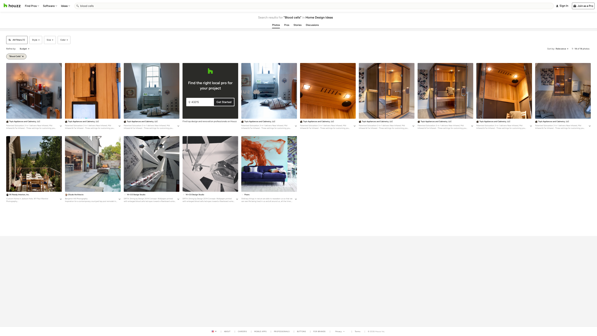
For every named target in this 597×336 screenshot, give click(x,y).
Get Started (223, 102)
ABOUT (227, 331)
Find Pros (31, 6)
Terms (358, 331)
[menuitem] (32, 5)
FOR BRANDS (319, 331)
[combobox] (314, 6)
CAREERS (242, 331)
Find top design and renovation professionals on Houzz (210, 121)
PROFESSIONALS (282, 331)
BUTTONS (301, 331)
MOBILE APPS (260, 331)
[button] (17, 40)
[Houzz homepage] (12, 5)
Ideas (64, 6)
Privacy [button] (338, 331)
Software (49, 6)
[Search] (77, 6)
